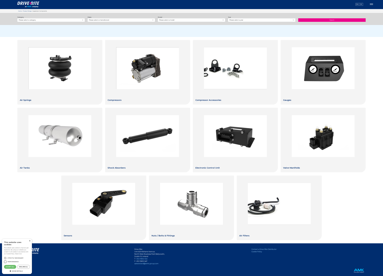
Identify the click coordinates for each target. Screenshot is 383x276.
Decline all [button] (23, 267)
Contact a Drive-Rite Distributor (264, 249)
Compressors (114, 100)
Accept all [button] (10, 267)
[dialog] (17, 256)
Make (89, 17)
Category (20, 17)
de (361, 4)
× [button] (29, 241)
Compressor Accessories (208, 100)
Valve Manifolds (291, 168)
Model (160, 17)
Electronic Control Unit (207, 168)
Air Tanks (25, 168)
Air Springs (25, 100)
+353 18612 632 (142, 259)
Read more (18, 253)
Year (229, 17)
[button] (17, 271)
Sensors (68, 235)
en (357, 4)
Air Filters (244, 235)
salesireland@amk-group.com (146, 264)
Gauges (287, 100)
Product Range (27, 11)
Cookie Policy (256, 252)
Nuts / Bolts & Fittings (163, 235)
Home (20, 11)
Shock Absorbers (117, 168)
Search (332, 20)
